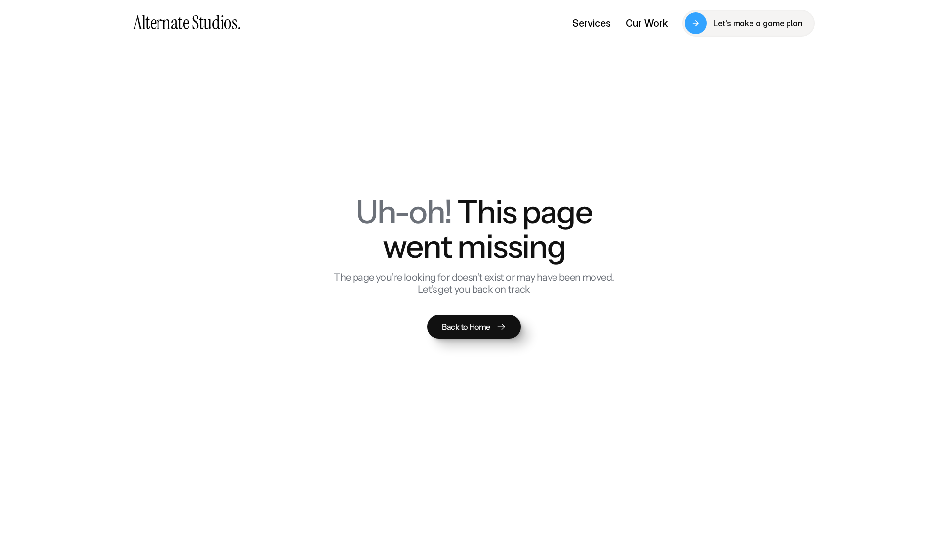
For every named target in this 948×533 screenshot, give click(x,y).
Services (591, 23)
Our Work (647, 23)
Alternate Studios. (187, 22)
